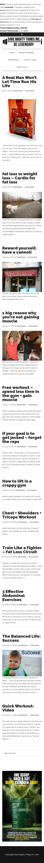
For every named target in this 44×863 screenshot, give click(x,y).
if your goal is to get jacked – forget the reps (22, 437)
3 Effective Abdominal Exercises (13, 595)
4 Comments (32, 405)
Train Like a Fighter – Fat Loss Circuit (22, 549)
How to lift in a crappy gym (17, 483)
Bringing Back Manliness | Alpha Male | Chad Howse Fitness (22, 41)
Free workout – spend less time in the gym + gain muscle (20, 393)
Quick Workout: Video (18, 708)
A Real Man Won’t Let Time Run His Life (19, 81)
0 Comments (29, 91)
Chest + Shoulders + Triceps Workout (21, 515)
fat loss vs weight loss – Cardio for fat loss (19, 177)
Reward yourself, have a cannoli (19, 250)
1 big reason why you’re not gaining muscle (20, 316)
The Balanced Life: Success (21, 638)
